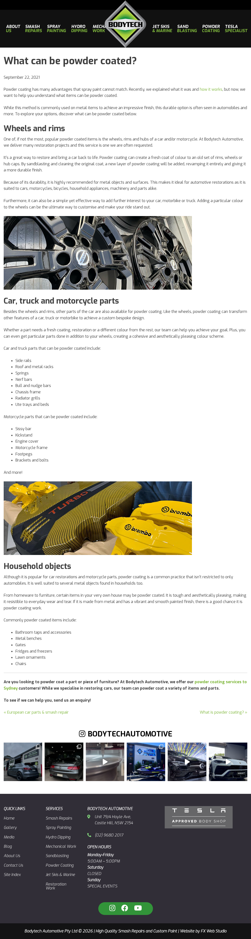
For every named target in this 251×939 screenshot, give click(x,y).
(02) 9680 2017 (109, 835)
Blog (8, 846)
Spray (56, 29)
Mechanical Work (61, 846)
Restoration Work (56, 886)
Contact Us (13, 865)
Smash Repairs (59, 818)
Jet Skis (162, 29)
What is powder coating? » (223, 712)
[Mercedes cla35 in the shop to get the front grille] (187, 762)
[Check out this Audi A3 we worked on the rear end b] (23, 762)
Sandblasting (57, 855)
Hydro (79, 29)
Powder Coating (60, 865)
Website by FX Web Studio (203, 931)
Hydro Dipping (58, 837)
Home (9, 818)
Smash (33, 29)
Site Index (12, 874)
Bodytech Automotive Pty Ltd (51, 931)
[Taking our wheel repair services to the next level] (105, 762)
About (13, 29)
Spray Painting (58, 827)
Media (9, 837)
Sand (187, 29)
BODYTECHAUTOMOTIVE (130, 734)
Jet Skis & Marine (60, 874)
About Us (12, 855)
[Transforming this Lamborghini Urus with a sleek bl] (228, 762)
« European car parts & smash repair (36, 712)
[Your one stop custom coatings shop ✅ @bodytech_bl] (64, 762)
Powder (211, 29)
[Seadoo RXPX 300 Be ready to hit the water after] (146, 762)
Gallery (10, 827)
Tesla (236, 29)
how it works (211, 89)
